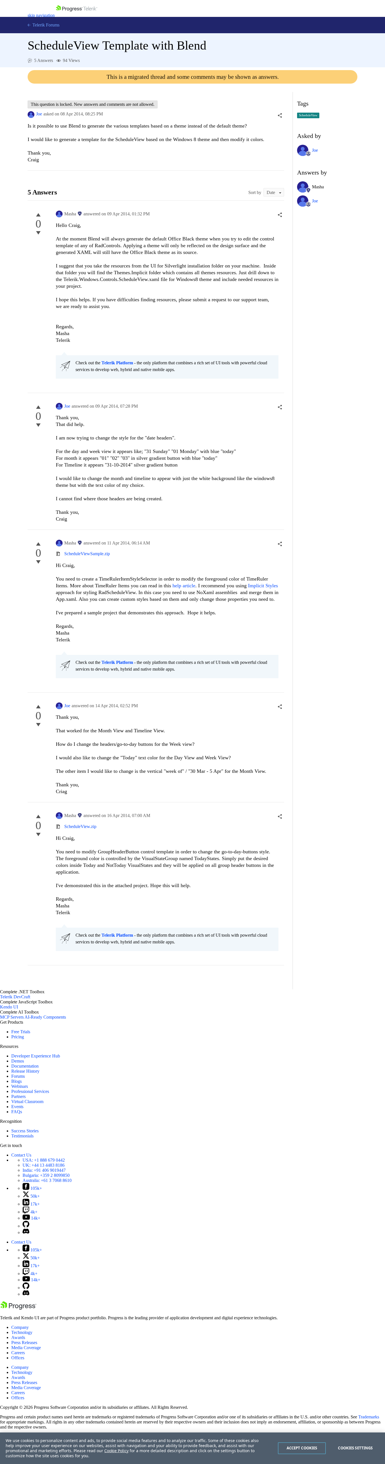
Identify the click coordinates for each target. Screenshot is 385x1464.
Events (17, 1106)
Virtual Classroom (27, 1101)
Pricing (17, 1036)
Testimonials (22, 1135)
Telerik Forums (45, 25)
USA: (44, 1160)
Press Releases (24, 1342)
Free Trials (20, 1031)
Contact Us (21, 1155)
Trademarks (368, 1416)
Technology (21, 1332)
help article (183, 585)
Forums (18, 1076)
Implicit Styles (263, 585)
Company (20, 1327)
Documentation (25, 1066)
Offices (17, 1357)
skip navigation (41, 15)
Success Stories (25, 1130)
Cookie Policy (116, 1450)
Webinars (19, 1086)
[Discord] (26, 1232)
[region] (192, 1448)
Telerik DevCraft (15, 996)
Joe (39, 113)
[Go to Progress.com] (18, 1308)
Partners (18, 1096)
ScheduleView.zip (80, 826)
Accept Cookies (302, 1447)
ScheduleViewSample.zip (87, 553)
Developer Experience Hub (35, 1056)
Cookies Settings (355, 1447)
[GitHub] (26, 1226)
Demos (17, 1061)
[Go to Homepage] (76, 15)
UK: (44, 1165)
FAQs (16, 1111)
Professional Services (30, 1091)
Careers (18, 1352)
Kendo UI (9, 1007)
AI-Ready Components (45, 1017)
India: (44, 1170)
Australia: (47, 1180)
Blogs (16, 1081)
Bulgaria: (46, 1175)
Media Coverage (26, 1347)
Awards (18, 1337)
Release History (25, 1071)
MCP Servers (12, 1017)
